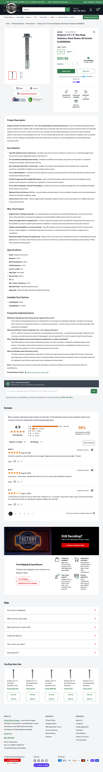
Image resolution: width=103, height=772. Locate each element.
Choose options (13, 696)
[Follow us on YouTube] (46, 760)
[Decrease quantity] (67, 64)
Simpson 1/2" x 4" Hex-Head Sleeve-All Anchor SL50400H (89, 683)
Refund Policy (50, 733)
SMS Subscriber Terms (53, 727)
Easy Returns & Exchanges (27, 583)
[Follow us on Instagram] (38, 760)
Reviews (49, 737)
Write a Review (89, 443)
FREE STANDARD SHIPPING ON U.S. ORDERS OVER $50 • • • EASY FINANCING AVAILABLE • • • (38, 2)
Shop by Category (8, 17)
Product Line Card (82, 737)
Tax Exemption (81, 740)
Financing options (14, 636)
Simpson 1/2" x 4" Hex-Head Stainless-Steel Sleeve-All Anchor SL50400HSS (13, 683)
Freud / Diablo (43, 17)
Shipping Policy (51, 723)
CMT (35, 17)
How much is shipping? (16, 610)
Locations (72, 17)
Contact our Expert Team (75, 545)
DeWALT (52, 17)
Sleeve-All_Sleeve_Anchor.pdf (37, 372)
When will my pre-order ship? (19, 627)
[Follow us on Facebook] (34, 760)
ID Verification (81, 733)
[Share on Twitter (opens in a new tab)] (18, 462)
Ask (94, 391)
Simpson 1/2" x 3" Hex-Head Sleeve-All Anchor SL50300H (32, 683)
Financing (79, 730)
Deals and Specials (63, 17)
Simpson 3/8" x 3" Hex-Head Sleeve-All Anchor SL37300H (70, 683)
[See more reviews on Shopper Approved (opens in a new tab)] (21, 462)
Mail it (21, 88)
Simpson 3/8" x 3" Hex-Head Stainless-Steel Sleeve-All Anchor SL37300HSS (51, 683)
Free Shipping (23, 579)
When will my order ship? (17, 619)
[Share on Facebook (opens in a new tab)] (15, 462)
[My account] (91, 9)
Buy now (86, 71)
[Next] (99, 686)
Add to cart (66, 71)
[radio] (50, 426)
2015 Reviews (20, 435)
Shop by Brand (20, 17)
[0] (97, 9)
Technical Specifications (28, 94)
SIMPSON (59, 32)
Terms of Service (52, 730)
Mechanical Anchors (18, 23)
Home (8, 23)
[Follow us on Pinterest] (42, 760)
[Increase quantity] (78, 64)
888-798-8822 (79, 9)
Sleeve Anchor (31, 23)
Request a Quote (90, 17)
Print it (35, 88)
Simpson (28, 17)
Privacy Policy (50, 720)
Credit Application (82, 727)
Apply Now (76, 79)
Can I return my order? (16, 644)
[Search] (67, 9)
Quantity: (60, 64)
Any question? (13, 652)
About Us (79, 720)
